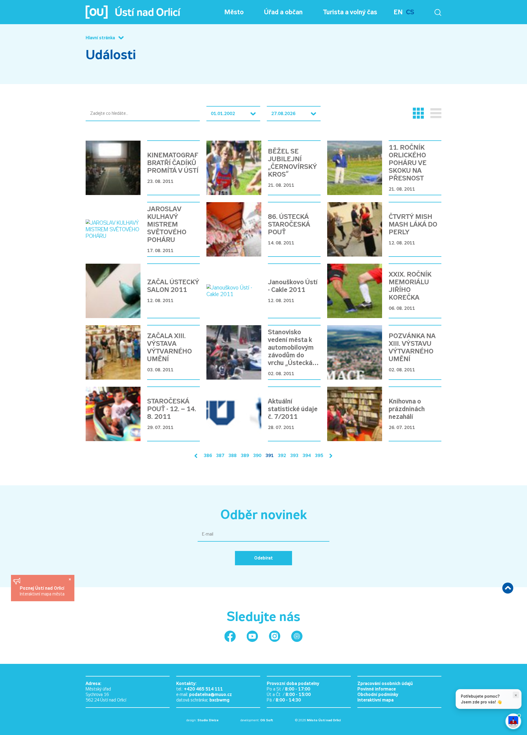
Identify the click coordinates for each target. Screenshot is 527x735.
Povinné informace (376, 689)
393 (294, 455)
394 (306, 455)
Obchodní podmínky (377, 694)
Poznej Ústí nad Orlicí (43, 588)
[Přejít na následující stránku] (329, 455)
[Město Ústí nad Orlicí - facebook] (230, 636)
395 (319, 455)
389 (245, 455)
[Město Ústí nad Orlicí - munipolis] (296, 636)
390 (257, 455)
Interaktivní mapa (375, 700)
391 (269, 455)
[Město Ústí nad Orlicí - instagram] (274, 636)
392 (282, 455)
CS (410, 12)
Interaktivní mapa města (42, 594)
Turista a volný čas (350, 12)
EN (398, 12)
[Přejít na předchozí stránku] (197, 455)
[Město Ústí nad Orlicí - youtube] (252, 636)
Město (234, 12)
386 (208, 455)
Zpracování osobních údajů (385, 683)
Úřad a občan (283, 12)
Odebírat (263, 558)
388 (232, 455)
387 (220, 455)
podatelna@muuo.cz (210, 694)
